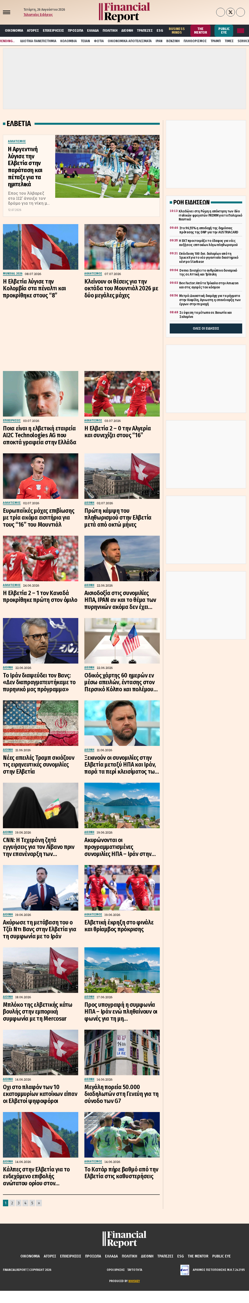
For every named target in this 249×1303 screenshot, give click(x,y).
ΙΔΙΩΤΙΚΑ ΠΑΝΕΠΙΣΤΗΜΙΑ (38, 41)
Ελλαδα (93, 30)
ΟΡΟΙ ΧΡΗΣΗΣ (116, 1270)
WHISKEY (134, 1281)
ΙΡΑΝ (159, 41)
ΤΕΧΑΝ (85, 41)
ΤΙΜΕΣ (229, 41)
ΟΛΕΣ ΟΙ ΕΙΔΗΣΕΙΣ (206, 328)
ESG (160, 30)
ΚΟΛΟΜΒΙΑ (68, 41)
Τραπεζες (145, 30)
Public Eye (224, 31)
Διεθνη (127, 30)
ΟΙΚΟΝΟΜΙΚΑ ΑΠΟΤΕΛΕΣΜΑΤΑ (130, 41)
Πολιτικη (110, 30)
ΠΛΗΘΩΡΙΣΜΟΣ (195, 41)
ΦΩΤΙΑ (99, 41)
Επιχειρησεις (53, 30)
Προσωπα (75, 30)
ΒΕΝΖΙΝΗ (173, 41)
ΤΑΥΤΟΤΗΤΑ (134, 1270)
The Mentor (200, 31)
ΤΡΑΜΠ (216, 41)
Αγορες (33, 30)
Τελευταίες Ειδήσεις (38, 15)
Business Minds (177, 31)
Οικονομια (14, 30)
